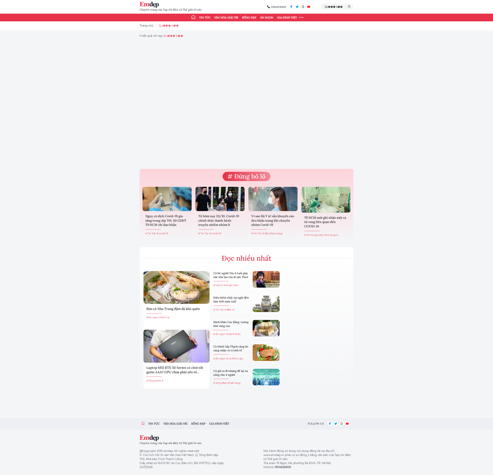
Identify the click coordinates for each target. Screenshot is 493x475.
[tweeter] (297, 6)
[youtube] (308, 6)
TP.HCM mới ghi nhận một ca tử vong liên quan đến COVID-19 (325, 222)
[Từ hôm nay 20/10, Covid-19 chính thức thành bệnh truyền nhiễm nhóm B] (220, 199)
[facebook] (291, 6)
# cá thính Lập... (235, 358)
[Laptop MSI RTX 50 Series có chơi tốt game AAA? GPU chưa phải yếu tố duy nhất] (176, 346)
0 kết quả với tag (161, 36)
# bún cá (164, 317)
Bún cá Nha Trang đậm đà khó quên (173, 309)
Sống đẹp (249, 17)
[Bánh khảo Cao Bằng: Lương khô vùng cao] (266, 328)
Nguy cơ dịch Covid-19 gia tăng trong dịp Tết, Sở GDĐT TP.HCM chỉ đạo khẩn (165, 220)
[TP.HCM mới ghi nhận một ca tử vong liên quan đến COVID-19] (325, 200)
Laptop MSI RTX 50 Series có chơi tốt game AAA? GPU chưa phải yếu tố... (174, 370)
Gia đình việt (219, 423)
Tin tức (204, 17)
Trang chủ (146, 25)
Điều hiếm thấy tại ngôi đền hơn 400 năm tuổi (231, 299)
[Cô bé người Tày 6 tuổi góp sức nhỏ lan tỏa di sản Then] (266, 279)
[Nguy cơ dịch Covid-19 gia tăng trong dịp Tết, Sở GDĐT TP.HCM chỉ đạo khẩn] (167, 199)
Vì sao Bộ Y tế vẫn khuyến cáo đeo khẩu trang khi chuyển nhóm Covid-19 (272, 220)
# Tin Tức (150, 233)
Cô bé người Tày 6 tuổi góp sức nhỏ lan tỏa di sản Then (230, 275)
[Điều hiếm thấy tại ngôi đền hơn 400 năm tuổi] (266, 304)
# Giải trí (218, 285)
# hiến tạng (233, 383)
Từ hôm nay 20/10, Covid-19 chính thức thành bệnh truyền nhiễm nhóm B (218, 220)
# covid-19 (162, 233)
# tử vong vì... (332, 235)
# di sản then (231, 285)
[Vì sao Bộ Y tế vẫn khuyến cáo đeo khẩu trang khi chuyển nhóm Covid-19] (273, 199)
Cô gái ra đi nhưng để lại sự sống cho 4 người (230, 372)
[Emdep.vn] (150, 5)
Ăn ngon (266, 17)
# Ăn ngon (152, 317)
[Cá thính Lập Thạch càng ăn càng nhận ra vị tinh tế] (266, 352)
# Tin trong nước (314, 235)
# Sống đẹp (219, 383)
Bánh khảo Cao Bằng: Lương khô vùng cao (231, 324)
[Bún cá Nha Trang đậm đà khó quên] (176, 287)
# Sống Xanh (153, 380)
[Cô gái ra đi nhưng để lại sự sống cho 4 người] (266, 377)
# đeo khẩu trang (272, 233)
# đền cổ (230, 309)
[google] (303, 6)
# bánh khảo (233, 334)
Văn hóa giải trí (226, 17)
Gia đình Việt (287, 17)
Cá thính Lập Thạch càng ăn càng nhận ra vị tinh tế (230, 348)
